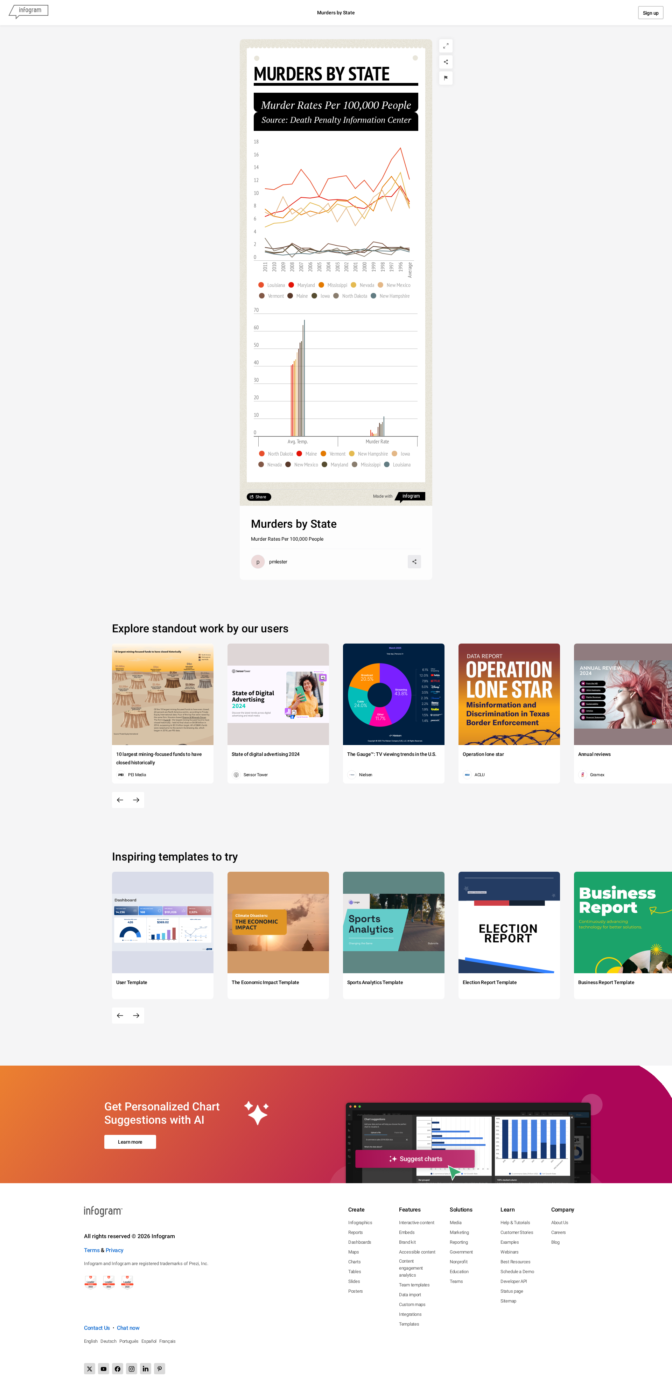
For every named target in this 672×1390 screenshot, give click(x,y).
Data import (410, 1294)
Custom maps (412, 1304)
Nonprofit (458, 1261)
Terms (92, 1250)
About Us (559, 1222)
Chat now (128, 1328)
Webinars (509, 1252)
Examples (509, 1242)
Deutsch (108, 1341)
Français (167, 1341)
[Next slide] (136, 800)
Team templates (414, 1284)
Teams (456, 1281)
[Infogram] (28, 12)
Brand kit (407, 1242)
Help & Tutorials (515, 1222)
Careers (558, 1232)
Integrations (410, 1314)
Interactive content (416, 1222)
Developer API (513, 1281)
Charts (354, 1261)
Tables (354, 1271)
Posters (355, 1291)
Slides (354, 1281)
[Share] (446, 62)
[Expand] (446, 45)
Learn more (130, 1142)
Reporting (459, 1242)
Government (461, 1252)
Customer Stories (516, 1232)
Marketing (459, 1232)
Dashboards (359, 1242)
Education (459, 1271)
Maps (353, 1252)
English (91, 1341)
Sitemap (508, 1301)
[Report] (446, 78)
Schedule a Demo (517, 1271)
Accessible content (417, 1252)
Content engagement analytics (411, 1268)
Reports (355, 1232)
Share (260, 496)
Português (129, 1341)
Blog (555, 1242)
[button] (273, 284)
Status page (511, 1291)
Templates (409, 1324)
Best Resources (515, 1261)
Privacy (115, 1250)
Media (456, 1222)
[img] (291, 400)
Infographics (360, 1222)
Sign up (651, 13)
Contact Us (97, 1328)
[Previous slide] (120, 800)
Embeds (406, 1232)
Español (148, 1341)
